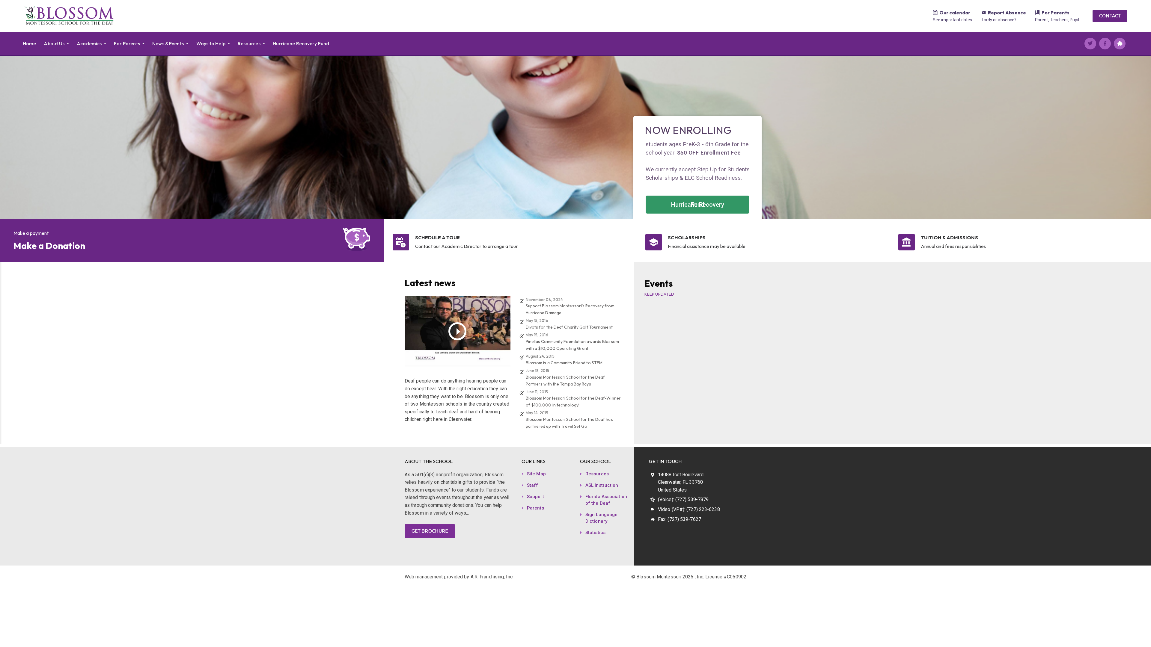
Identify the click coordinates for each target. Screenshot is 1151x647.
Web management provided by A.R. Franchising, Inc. (459, 577)
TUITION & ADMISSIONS (949, 238)
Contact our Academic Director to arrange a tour (466, 246)
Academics (89, 43)
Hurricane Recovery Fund (301, 43)
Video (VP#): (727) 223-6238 (689, 509)
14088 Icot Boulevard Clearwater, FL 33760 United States (680, 482)
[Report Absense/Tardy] (983, 13)
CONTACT (1109, 16)
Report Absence (1007, 13)
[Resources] (1037, 13)
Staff (532, 485)
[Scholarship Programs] (653, 242)
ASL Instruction (601, 485)
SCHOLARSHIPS (687, 238)
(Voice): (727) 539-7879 (683, 499)
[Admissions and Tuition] (906, 242)
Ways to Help (210, 43)
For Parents (1055, 13)
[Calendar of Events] (935, 13)
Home (29, 43)
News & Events (168, 43)
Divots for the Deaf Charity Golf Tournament (569, 327)
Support (535, 496)
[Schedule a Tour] (401, 242)
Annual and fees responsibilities (953, 246)
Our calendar (954, 13)
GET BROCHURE (430, 531)
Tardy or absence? (999, 19)
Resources (249, 43)
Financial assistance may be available (706, 246)
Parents (535, 508)
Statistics (595, 532)
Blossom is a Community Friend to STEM (564, 362)
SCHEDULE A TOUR (437, 238)
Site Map (536, 474)
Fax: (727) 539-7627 (679, 519)
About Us (54, 43)
